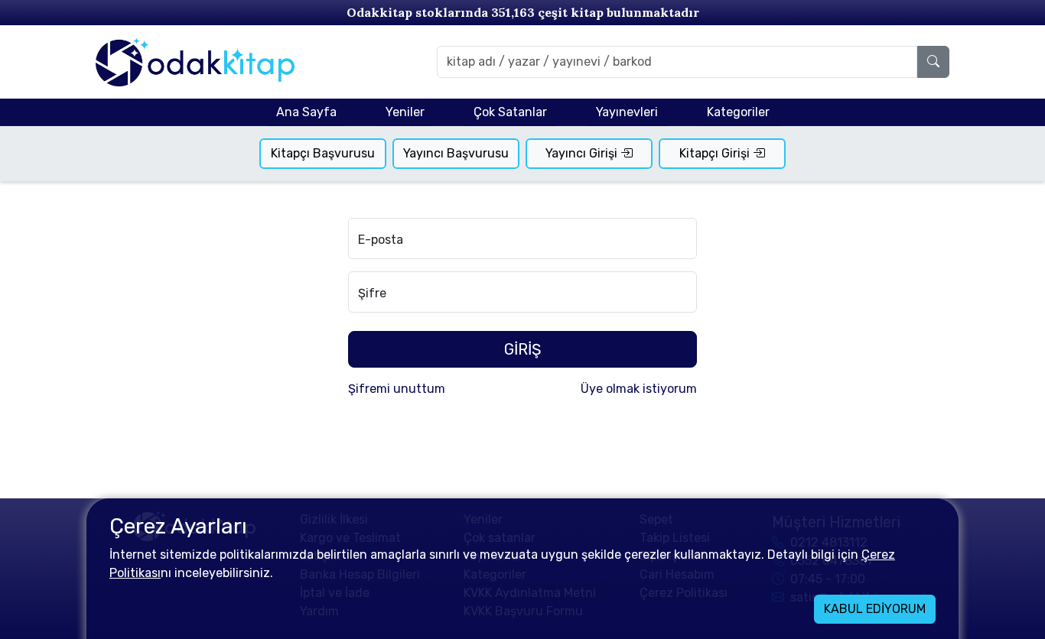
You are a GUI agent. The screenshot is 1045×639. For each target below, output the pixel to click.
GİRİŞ (522, 349)
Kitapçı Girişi (716, 153)
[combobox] (677, 62)
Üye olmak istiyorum (639, 388)
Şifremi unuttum (396, 388)
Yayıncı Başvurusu (456, 153)
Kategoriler (738, 112)
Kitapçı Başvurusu (323, 153)
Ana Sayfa (306, 112)
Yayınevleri (627, 112)
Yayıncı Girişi (582, 153)
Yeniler (405, 112)
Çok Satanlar (510, 112)
